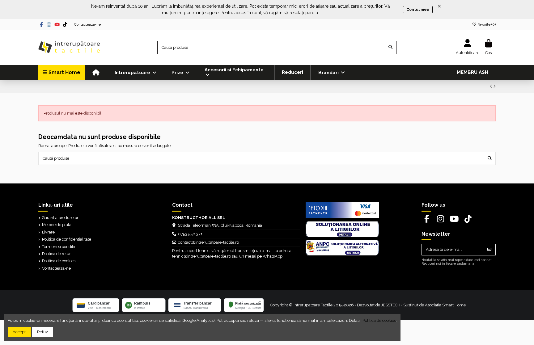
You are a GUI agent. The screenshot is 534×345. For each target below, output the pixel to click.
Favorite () (486, 24)
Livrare (48, 232)
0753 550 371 (190, 234)
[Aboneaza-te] (489, 249)
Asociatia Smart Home (445, 305)
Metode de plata (56, 224)
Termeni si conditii (58, 246)
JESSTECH (390, 305)
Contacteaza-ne (87, 24)
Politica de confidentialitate (66, 239)
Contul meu (417, 9)
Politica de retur (56, 253)
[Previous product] (491, 86)
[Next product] (494, 86)
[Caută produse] (390, 47)
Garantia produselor (60, 217)
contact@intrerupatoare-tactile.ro (208, 242)
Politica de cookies (58, 261)
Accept (19, 332)
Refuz (42, 332)
